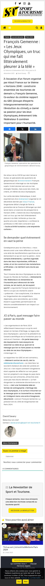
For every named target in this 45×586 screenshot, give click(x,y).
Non (26, 581)
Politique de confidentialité (30, 578)
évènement (23, 199)
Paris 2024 (29, 37)
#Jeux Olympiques (10, 443)
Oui (19, 581)
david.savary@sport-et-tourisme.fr (25, 423)
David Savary (22, 73)
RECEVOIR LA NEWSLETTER (22, 21)
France (7, 37)
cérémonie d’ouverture (13, 363)
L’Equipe (33, 564)
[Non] (42, 577)
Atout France (28, 202)
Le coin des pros (17, 37)
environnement (25, 181)
